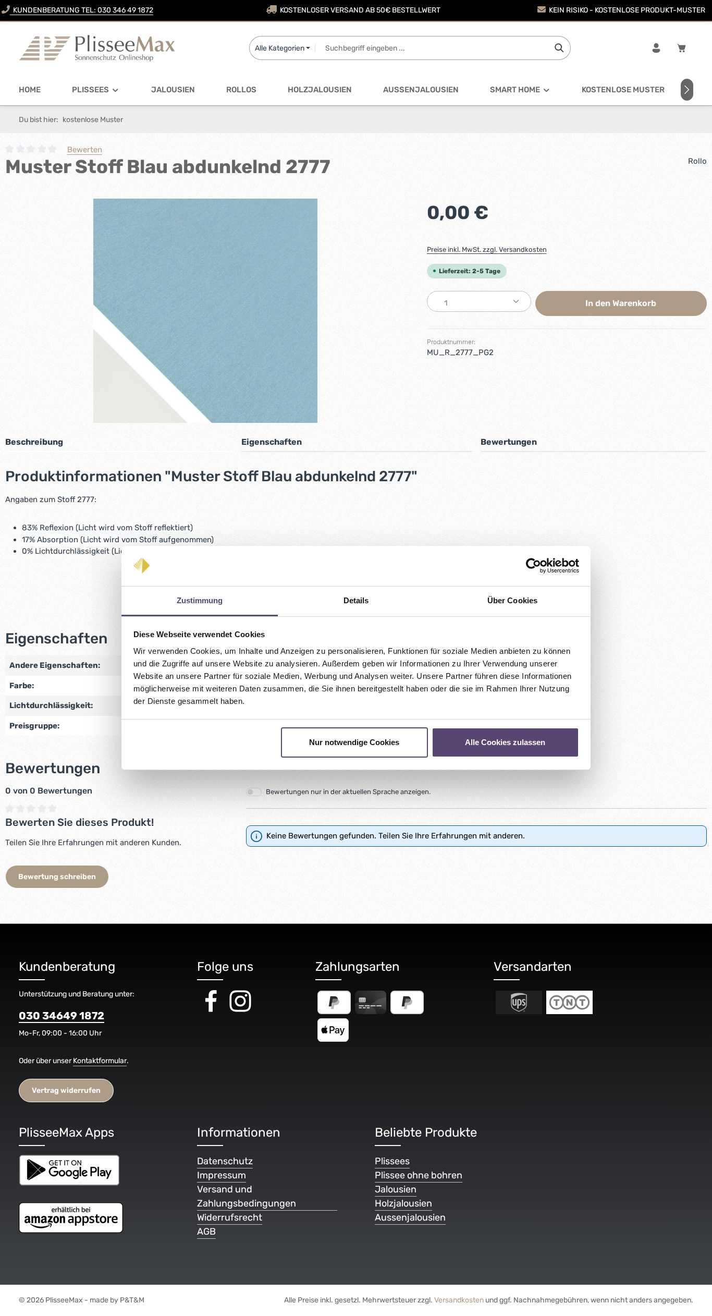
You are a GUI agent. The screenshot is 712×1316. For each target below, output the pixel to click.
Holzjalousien (403, 1203)
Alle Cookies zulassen (505, 742)
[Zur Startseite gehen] (97, 48)
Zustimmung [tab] (200, 600)
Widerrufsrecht (229, 1217)
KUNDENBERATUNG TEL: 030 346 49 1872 (81, 10)
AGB (206, 1231)
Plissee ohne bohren (418, 1175)
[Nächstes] (687, 90)
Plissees (392, 1161)
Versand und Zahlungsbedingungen (246, 1196)
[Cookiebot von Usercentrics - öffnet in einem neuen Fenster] (533, 566)
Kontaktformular (100, 1060)
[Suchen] (559, 48)
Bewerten (84, 149)
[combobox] (431, 48)
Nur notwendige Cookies (354, 742)
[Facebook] (211, 1011)
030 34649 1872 (61, 1015)
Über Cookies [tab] (512, 600)
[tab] (119, 442)
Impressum (221, 1175)
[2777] (205, 311)
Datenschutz (225, 1161)
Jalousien (395, 1189)
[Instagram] (240, 1011)
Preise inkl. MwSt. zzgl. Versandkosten (487, 249)
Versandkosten (459, 1300)
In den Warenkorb (620, 303)
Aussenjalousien (410, 1217)
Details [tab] (356, 600)
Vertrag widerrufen (66, 1090)
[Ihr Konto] (656, 48)
